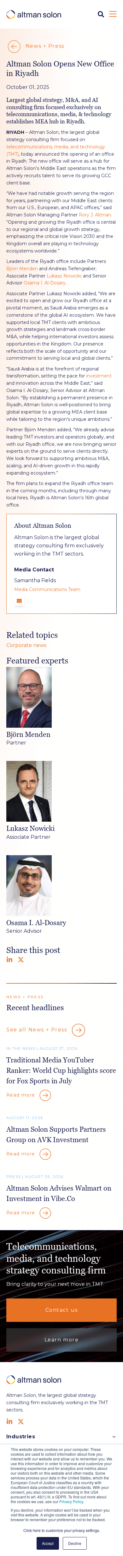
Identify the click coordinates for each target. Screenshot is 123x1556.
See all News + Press (37, 1030)
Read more (21, 1095)
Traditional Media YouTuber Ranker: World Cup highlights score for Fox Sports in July (61, 1070)
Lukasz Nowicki (64, 276)
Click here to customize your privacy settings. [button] (61, 1530)
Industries (20, 1437)
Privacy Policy (71, 1501)
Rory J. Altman (95, 215)
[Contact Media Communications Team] (19, 601)
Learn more (61, 1340)
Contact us (61, 1310)
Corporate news (26, 645)
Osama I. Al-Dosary (45, 283)
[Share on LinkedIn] (9, 959)
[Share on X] (21, 959)
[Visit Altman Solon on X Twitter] (21, 1421)
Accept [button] (48, 1543)
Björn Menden (22, 268)
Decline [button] (74, 1543)
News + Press (44, 46)
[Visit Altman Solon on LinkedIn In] (9, 1421)
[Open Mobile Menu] (113, 14)
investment (99, 376)
